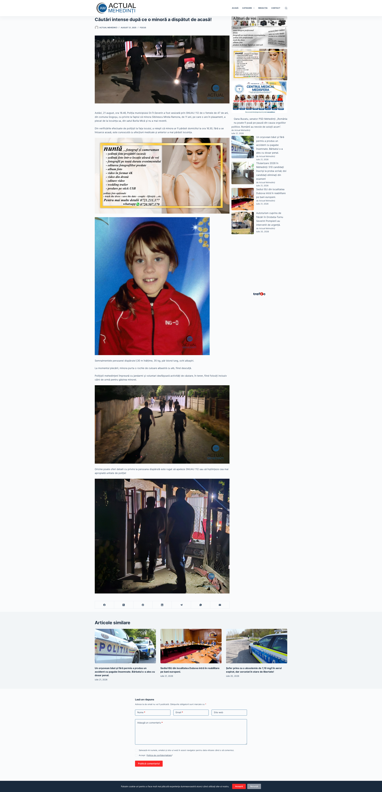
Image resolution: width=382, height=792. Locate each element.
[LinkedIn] (162, 605)
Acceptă (239, 786)
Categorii (247, 8)
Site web (218, 712)
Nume (141, 712)
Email (179, 712)
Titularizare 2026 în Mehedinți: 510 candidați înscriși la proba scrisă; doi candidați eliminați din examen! (271, 171)
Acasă (235, 8)
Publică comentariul (149, 763)
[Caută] (286, 8)
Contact (275, 8)
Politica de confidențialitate (159, 755)
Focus (143, 27)
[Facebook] (104, 605)
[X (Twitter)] (123, 605)
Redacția (263, 8)
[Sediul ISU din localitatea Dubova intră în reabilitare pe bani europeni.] (191, 646)
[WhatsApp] (200, 605)
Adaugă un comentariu (150, 722)
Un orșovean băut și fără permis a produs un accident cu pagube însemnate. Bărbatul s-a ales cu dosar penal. (270, 145)
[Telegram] (181, 605)
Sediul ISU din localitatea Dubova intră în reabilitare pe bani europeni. (271, 193)
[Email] (219, 605)
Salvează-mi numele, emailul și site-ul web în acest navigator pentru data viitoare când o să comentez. (186, 750)
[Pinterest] (143, 605)
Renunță (254, 786)
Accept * (156, 755)
